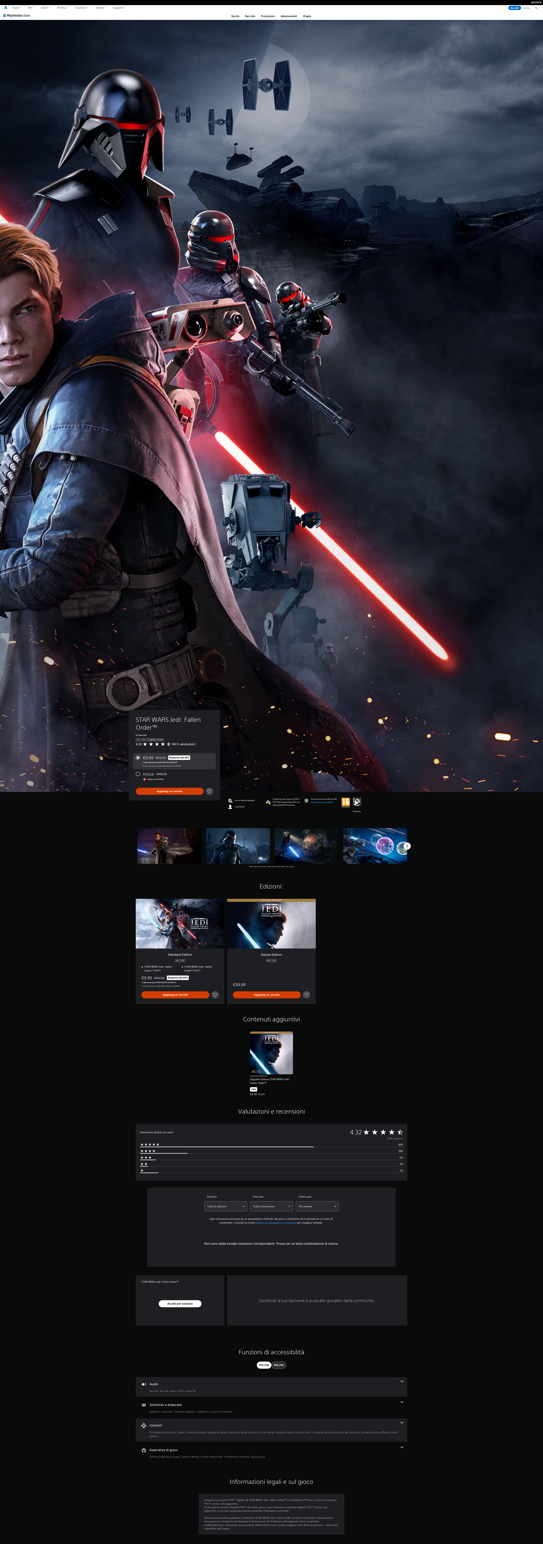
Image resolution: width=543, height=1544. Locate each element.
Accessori (80, 7)
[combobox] (225, 1206)
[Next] (407, 846)
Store (15, 7)
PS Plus (62, 7)
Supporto (118, 7)
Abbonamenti (289, 16)
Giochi (44, 7)
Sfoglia (307, 16)
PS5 (30, 7)
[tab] (264, 1365)
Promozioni (268, 16)
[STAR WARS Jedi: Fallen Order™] (169, 846)
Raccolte (250, 16)
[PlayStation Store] (17, 15)
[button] (322, 802)
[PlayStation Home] (5, 8)
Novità (100, 7)
